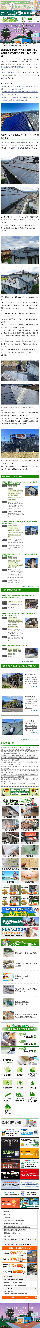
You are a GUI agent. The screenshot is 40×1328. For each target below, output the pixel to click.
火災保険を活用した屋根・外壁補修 (15, 1285)
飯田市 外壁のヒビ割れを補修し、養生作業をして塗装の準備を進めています (19, 780)
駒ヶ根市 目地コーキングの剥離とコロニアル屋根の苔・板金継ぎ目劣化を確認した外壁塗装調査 (19, 776)
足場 (11, 67)
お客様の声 (7, 1217)
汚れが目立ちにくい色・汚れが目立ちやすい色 (26, 990)
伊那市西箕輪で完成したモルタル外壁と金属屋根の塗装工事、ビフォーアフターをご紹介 (31, 704)
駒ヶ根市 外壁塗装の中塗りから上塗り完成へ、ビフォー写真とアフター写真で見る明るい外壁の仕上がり (19, 748)
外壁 (35, 64)
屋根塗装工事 (5, 67)
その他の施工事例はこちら (30, 586)
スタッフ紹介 (8, 1236)
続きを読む (34, 686)
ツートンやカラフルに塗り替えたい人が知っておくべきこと (26, 1016)
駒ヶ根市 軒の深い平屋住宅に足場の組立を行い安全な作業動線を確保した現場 (19, 771)
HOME (3, 43)
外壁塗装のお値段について (12, 1233)
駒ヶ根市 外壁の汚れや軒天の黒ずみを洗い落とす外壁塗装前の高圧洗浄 (19, 767)
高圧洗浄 (20, 67)
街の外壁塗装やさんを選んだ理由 (14, 1221)
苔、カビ (16, 148)
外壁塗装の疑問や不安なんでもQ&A (15, 1230)
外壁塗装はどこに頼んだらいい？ (14, 1282)
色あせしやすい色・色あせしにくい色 (22, 1003)
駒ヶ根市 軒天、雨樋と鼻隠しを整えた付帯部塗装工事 (18, 756)
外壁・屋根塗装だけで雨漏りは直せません (17, 1227)
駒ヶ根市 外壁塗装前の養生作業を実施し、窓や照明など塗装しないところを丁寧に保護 (19, 759)
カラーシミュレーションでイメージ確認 (26, 965)
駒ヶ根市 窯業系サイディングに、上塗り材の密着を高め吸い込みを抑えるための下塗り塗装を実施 (19, 752)
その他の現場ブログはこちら (30, 739)
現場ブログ (10, 43)
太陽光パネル (10, 72)
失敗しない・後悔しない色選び (26, 953)
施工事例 (6, 1211)
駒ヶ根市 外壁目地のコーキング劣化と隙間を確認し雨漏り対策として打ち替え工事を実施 (19, 763)
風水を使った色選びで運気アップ (23, 977)
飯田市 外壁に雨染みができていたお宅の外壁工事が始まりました (19, 784)
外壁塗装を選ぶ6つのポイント (13, 1224)
